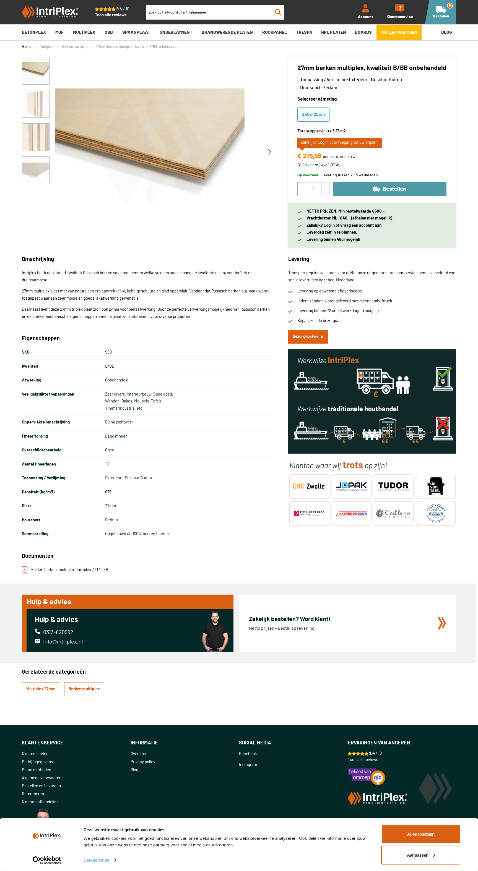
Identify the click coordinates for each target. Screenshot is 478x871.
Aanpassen (417, 854)
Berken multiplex (75, 47)
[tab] (76, 743)
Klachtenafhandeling (40, 802)
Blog (134, 770)
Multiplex (46, 47)
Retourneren (33, 794)
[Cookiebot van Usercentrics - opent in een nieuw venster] (47, 860)
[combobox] (215, 12)
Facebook (248, 754)
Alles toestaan (421, 834)
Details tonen (96, 860)
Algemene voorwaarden (43, 778)
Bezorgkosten (305, 336)
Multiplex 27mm (41, 689)
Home (26, 47)
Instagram (248, 765)
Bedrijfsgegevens (37, 762)
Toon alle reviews (111, 15)
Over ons (138, 754)
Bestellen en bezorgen (41, 786)
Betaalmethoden (36, 770)
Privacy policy (143, 762)
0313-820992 (58, 632)
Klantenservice (35, 754)
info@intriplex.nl (63, 642)
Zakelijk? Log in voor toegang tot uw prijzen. (340, 142)
